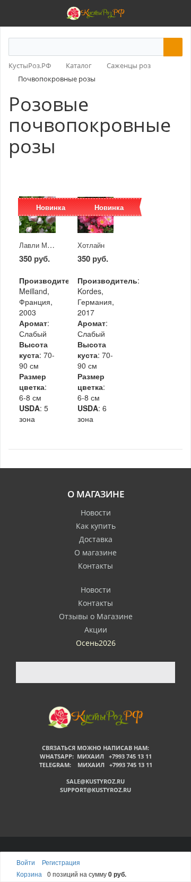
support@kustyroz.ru (95, 790)
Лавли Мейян (40, 245)
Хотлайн (91, 245)
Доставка (95, 539)
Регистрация (61, 862)
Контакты (95, 566)
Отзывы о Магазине (96, 616)
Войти (26, 862)
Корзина (29, 873)
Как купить (96, 526)
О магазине (95, 552)
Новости (96, 512)
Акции (95, 630)
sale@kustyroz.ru (95, 781)
